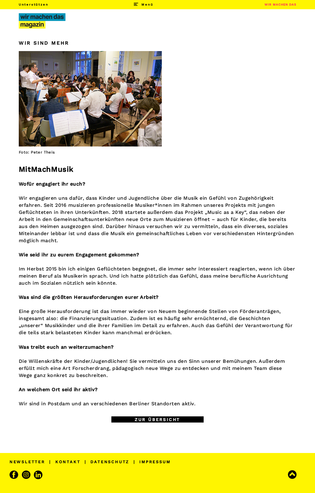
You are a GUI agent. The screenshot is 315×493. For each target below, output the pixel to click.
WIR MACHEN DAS (280, 4)
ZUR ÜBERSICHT (157, 419)
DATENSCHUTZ (109, 461)
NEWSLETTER (27, 461)
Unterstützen (34, 4)
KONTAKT (68, 461)
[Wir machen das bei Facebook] (15, 474)
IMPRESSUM (154, 461)
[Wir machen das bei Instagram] (27, 474)
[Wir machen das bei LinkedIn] (39, 474)
